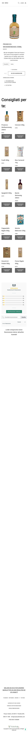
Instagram (11, 697)
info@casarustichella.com (18, 716)
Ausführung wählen (6, 136)
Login (22, 3)
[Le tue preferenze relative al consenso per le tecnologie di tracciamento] (25, 729)
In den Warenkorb (16, 73)
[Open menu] (2, 3)
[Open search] (19, 3)
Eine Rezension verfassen (14, 311)
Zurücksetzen (14, 69)
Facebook (5, 697)
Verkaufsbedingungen (14, 708)
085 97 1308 (6, 716)
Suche (24, 317)
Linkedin (17, 697)
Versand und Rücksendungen (14, 705)
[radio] (6, 64)
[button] (5, 3)
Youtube (23, 697)
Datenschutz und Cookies (14, 703)
